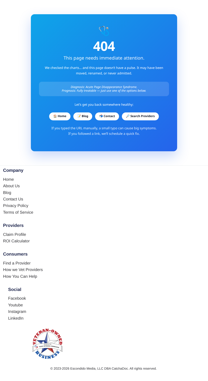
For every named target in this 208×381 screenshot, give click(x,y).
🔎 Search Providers (140, 116)
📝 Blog (82, 116)
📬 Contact (107, 116)
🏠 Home (59, 116)
